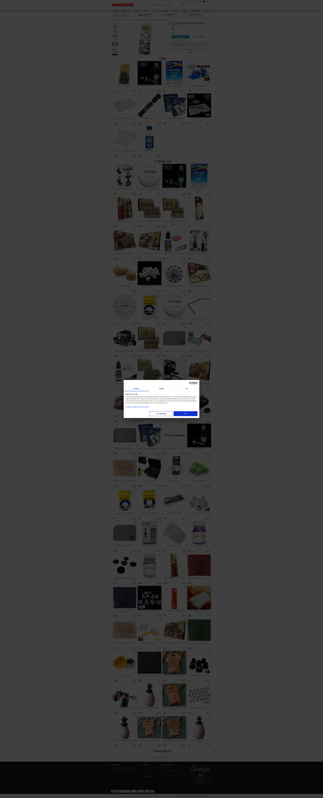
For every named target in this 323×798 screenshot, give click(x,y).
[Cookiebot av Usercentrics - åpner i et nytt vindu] (190, 383)
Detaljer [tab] (161, 388)
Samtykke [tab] (136, 388)
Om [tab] (187, 388)
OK (186, 413)
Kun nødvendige (161, 413)
